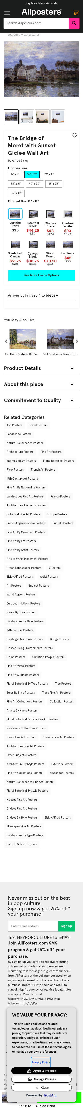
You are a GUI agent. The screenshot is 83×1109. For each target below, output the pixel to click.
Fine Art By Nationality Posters (26, 487)
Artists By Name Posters (22, 710)
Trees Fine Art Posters (56, 692)
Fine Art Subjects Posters (23, 675)
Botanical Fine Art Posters (23, 514)
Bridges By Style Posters (22, 817)
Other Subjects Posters (21, 755)
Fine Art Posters (51, 452)
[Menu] (7, 13)
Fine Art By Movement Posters (26, 532)
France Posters (60, 496)
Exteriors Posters (62, 764)
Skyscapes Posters (62, 773)
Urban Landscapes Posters (24, 568)
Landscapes (31, 35)
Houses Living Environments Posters (30, 648)
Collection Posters (62, 701)
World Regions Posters (21, 594)
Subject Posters (39, 585)
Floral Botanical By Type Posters (27, 683)
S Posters (54, 568)
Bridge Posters (59, 639)
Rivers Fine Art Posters (21, 737)
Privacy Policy (41, 1062)
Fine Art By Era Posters (21, 541)
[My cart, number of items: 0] (75, 12)
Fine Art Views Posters (21, 666)
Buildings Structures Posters (25, 639)
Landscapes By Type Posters (25, 835)
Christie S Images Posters (48, 657)
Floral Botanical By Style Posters (27, 790)
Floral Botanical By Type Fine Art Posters (32, 719)
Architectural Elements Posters (26, 505)
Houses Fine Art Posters (22, 799)
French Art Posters (43, 469)
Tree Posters (63, 683)
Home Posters (16, 657)
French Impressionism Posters (26, 523)
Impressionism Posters (21, 461)
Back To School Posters (22, 844)
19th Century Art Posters (22, 478)
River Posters (15, 469)
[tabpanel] (41, 237)
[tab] (15, 174)
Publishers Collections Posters (26, 728)
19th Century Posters (20, 630)
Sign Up (66, 926)
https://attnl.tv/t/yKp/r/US (26, 998)
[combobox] (36, 23)
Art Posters (14, 585)
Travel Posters (38, 425)
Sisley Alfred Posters (20, 576)
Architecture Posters (20, 452)
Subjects (14, 35)
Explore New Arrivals (42, 3)
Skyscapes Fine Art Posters (24, 826)
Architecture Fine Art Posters (25, 746)
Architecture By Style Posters (25, 764)
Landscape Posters (19, 434)
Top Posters (14, 425)
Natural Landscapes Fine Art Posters (30, 782)
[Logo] (42, 12)
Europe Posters (57, 514)
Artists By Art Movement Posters (27, 559)
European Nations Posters (23, 603)
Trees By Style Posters (21, 692)
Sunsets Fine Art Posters (58, 737)
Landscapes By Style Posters (25, 621)
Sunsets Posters (63, 523)
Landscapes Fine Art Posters (25, 496)
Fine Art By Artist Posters (23, 550)
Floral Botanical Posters (58, 461)
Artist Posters (49, 576)
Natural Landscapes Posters (25, 443)
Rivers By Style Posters (21, 612)
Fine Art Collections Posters (24, 701)
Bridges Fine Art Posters (22, 808)
